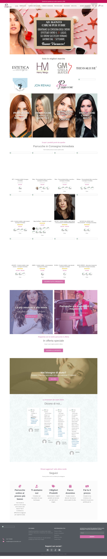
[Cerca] (93, 5)
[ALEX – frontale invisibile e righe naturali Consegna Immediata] (20, 207)
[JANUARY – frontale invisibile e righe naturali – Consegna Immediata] (20, 251)
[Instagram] (51, 550)
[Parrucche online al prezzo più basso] (20, 486)
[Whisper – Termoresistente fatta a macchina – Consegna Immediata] (87, 165)
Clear (20, 191)
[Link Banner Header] (53, 1)
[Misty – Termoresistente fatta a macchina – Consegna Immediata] (42, 165)
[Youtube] (59, 550)
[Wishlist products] (95, 5)
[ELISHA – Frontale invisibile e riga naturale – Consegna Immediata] (64, 251)
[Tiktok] (55, 550)
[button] (11, 29)
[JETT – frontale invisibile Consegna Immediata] (20, 165)
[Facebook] (47, 550)
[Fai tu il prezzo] (87, 486)
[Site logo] (8, 5)
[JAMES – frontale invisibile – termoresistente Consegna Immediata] (42, 251)
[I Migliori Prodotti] (53, 486)
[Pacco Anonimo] (70, 486)
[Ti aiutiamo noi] (36, 486)
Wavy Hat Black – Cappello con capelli (42, 221)
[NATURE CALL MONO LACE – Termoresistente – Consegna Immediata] (87, 207)
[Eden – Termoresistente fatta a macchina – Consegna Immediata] (64, 165)
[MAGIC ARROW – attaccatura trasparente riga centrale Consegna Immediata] (87, 251)
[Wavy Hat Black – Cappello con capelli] (42, 207)
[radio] (20, 188)
